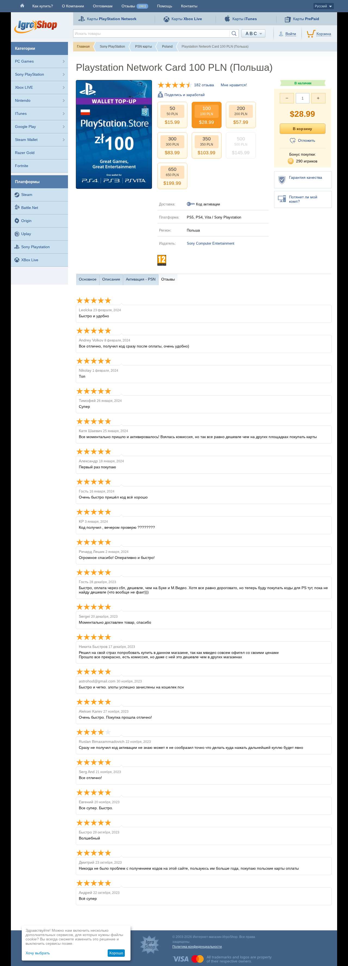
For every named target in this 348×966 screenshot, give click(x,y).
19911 (142, 6)
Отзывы (134, 6)
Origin (26, 221)
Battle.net (29, 207)
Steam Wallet (26, 139)
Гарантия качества (305, 177)
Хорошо (116, 953)
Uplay (26, 234)
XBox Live (29, 260)
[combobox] (156, 33)
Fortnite (21, 166)
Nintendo (22, 100)
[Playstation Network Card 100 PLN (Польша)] (114, 134)
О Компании (73, 6)
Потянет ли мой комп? (303, 199)
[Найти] (233, 33)
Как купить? (42, 6)
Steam (26, 194)
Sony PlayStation (29, 74)
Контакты (189, 6)
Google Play (25, 126)
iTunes (21, 113)
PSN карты (143, 46)
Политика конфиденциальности (197, 947)
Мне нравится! (234, 85)
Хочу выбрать (38, 953)
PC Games (24, 61)
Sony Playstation (35, 247)
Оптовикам (103, 6)
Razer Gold (25, 152)
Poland (167, 46)
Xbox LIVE (24, 87)
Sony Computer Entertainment (210, 243)
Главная (83, 46)
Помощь (164, 6)
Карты (111, 19)
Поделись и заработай (184, 95)
